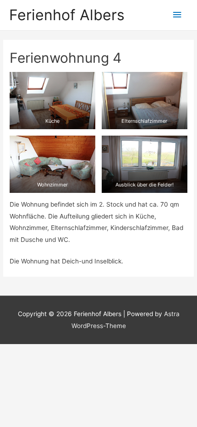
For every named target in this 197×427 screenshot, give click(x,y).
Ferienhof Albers (67, 15)
